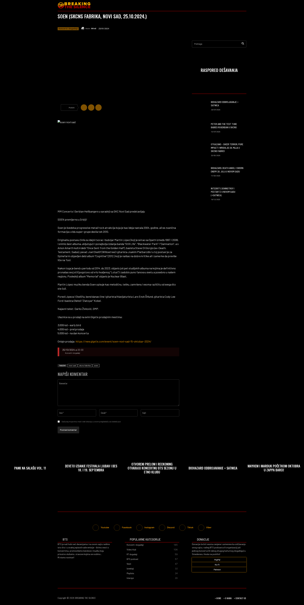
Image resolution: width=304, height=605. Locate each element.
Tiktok (190, 527)
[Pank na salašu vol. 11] (30, 468)
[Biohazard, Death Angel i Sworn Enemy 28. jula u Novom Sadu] (200, 171)
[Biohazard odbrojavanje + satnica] (200, 105)
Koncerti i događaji (68, 28)
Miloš (93, 28)
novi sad (72, 365)
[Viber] (98, 107)
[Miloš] (83, 28)
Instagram (149, 527)
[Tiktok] (182, 528)
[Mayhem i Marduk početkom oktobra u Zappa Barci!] (274, 468)
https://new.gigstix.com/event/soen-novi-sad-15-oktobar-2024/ (113, 341)
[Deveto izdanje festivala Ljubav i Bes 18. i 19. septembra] (91, 468)
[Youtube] (244, 5)
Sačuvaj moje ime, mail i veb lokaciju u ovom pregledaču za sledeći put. (91, 421)
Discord (170, 527)
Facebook (127, 527)
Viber (208, 527)
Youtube (105, 527)
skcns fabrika (85, 365)
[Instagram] (237, 5)
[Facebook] (230, 5)
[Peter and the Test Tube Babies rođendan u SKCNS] (200, 127)
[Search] (242, 44)
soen (96, 365)
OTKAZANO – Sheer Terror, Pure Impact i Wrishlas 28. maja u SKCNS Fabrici (227, 147)
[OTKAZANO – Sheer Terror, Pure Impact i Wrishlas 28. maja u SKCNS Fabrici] (200, 149)
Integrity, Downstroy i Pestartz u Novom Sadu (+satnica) (223, 192)
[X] (91, 107)
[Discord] (162, 528)
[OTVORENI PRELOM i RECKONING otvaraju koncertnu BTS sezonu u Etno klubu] (152, 468)
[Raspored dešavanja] (219, 70)
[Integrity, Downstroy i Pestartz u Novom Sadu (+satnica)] (200, 193)
